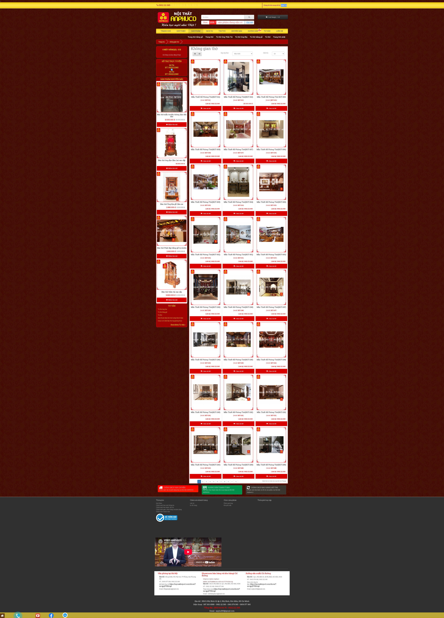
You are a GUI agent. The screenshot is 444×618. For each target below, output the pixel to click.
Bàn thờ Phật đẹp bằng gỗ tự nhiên (171, 248)
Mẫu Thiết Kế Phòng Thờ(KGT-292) (238, 412)
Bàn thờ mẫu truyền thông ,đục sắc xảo (171, 115)
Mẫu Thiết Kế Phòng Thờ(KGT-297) (271, 307)
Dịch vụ (209, 31)
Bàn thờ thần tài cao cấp (172, 292)
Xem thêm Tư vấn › (178, 325)
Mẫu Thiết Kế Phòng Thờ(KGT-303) (271, 202)
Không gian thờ (174, 42)
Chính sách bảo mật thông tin (165, 505)
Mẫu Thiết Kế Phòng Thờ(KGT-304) (238, 202)
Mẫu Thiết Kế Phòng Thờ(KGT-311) (205, 97)
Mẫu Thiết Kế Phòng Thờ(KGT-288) (271, 465)
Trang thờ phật (233, 37)
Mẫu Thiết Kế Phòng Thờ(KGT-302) (205, 254)
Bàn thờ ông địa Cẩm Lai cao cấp (171, 160)
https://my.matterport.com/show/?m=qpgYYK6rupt (177, 585)
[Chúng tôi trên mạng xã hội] (284, 5)
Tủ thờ (222, 37)
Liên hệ (279, 31)
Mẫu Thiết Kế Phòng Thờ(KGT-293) (205, 412)
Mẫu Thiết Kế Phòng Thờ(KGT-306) (271, 149)
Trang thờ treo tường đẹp (272, 37)
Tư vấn (267, 31)
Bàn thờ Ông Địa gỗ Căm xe (171, 204)
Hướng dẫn (253, 31)
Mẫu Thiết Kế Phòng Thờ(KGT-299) (205, 307)
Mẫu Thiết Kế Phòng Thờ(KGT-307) (238, 149)
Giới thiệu (181, 31)
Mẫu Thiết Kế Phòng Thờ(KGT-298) (238, 307)
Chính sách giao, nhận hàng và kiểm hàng (169, 509)
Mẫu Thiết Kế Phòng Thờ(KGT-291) (271, 412)
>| (235, 481)
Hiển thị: (265, 53)
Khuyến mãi (236, 31)
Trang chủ (166, 31)
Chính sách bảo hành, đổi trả (165, 507)
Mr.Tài (171, 65)
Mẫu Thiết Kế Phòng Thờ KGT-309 (271, 97)
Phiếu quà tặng (228, 503)
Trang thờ (164, 37)
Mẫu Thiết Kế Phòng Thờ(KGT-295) (238, 359)
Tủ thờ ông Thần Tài (178, 37)
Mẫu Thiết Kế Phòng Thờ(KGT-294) (271, 359)
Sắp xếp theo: (225, 53)
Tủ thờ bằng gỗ (210, 37)
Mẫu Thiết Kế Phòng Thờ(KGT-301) (238, 254)
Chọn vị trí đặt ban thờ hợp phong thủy (170, 321)
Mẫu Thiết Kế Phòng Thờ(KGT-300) (271, 254)
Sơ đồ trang (193, 505)
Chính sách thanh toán (163, 511)
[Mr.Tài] (172, 69)
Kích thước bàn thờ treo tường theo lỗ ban (170, 318)
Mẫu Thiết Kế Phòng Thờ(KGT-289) (238, 465)
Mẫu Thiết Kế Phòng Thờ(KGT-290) (205, 465)
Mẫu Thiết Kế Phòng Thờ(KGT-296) (205, 359)
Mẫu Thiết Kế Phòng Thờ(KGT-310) (238, 97)
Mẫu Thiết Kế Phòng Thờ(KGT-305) (205, 202)
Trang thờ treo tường (251, 37)
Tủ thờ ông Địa (195, 37)
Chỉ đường (266, 573)
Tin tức (222, 31)
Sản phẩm (195, 31)
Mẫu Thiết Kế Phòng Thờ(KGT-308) (205, 149)
